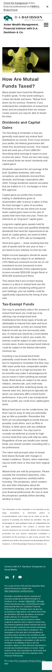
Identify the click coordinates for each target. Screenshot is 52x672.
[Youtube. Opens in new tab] (20, 577)
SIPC (33, 601)
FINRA (28, 601)
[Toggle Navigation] (46, 24)
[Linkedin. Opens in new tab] (7, 577)
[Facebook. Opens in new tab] (13, 577)
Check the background (16, 3)
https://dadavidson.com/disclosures (19, 591)
